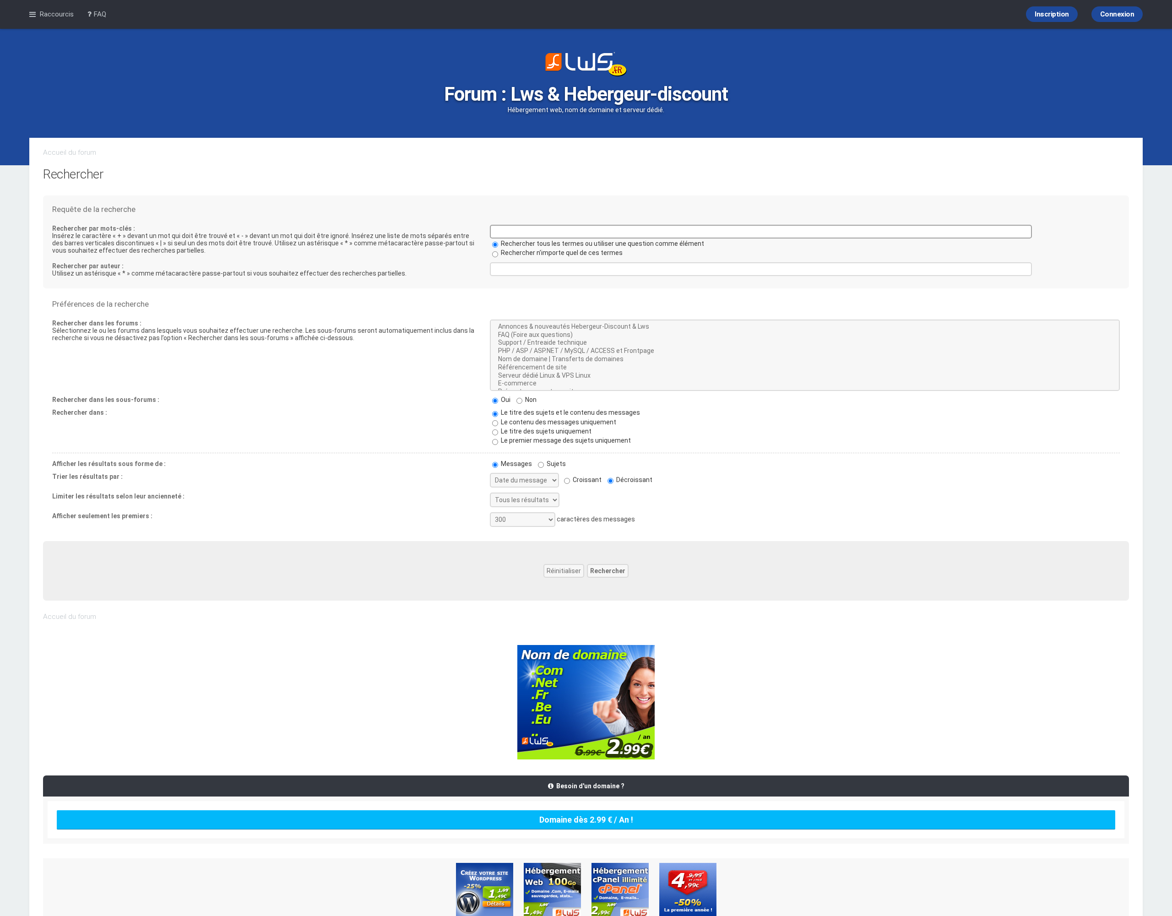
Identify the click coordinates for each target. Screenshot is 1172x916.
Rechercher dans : (79, 412)
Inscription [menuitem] (1052, 14)
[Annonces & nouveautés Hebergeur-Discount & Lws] (805, 327)
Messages (515, 463)
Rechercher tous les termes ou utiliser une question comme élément (601, 243)
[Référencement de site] (805, 367)
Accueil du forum (69, 152)
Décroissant (633, 479)
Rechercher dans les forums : (96, 323)
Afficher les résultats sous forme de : (109, 463)
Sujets (555, 463)
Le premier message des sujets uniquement (565, 440)
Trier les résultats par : (87, 476)
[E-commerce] (805, 383)
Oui (504, 399)
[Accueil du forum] (586, 65)
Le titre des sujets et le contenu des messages (569, 412)
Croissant (586, 479)
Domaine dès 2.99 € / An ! (586, 819)
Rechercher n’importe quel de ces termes (561, 252)
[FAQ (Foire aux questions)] (805, 335)
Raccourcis (56, 14)
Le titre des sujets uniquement (545, 431)
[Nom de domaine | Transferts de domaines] (805, 359)
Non (530, 399)
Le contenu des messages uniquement (557, 422)
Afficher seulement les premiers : (102, 516)
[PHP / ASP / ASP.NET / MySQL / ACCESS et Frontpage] (805, 351)
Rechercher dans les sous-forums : (105, 399)
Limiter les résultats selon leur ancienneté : (118, 496)
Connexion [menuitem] (1117, 14)
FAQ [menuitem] (99, 14)
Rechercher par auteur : (88, 266)
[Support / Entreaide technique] (805, 343)
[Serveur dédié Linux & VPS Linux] (805, 376)
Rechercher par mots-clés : (93, 228)
